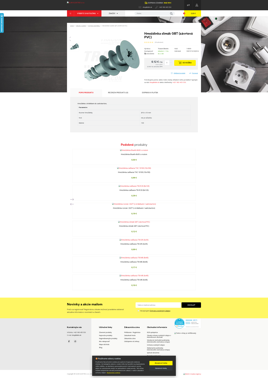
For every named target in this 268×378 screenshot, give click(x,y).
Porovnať (195, 73)
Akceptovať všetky (161, 363)
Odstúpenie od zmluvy (131, 341)
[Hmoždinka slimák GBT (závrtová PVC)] (111, 60)
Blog (100, 347)
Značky (112, 13)
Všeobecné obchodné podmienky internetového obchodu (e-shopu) (158, 341)
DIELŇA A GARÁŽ (81, 26)
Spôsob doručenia (153, 353)
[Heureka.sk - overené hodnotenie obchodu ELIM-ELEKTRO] (187, 323)
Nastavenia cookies (113, 372)
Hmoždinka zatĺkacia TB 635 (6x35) (134, 244)
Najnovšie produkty (105, 335)
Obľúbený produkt (179, 73)
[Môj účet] (197, 5)
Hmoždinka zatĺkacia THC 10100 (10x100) (134, 172)
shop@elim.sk (147, 7)
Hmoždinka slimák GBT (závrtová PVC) (114, 26)
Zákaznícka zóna (129, 338)
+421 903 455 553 (165, 7)
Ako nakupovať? (104, 341)
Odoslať (191, 305)
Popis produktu (86, 92)
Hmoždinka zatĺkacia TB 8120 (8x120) (134, 190)
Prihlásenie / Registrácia (132, 332)
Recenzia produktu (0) (118, 92)
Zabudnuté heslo (130, 335)
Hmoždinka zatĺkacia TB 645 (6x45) (134, 280)
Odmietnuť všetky (161, 368)
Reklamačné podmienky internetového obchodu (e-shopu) (158, 349)
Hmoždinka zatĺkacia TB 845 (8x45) (134, 262)
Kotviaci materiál (94, 26)
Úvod (72, 26)
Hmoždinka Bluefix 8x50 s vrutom (134, 154)
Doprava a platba (150, 92)
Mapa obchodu (104, 344)
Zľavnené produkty (105, 332)
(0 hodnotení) (159, 42)
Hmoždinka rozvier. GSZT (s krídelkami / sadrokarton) (134, 208)
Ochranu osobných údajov (160, 311)
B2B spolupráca (152, 332)
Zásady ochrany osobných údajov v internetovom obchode (159, 336)
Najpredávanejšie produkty (108, 338)
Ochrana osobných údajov (156, 345)
